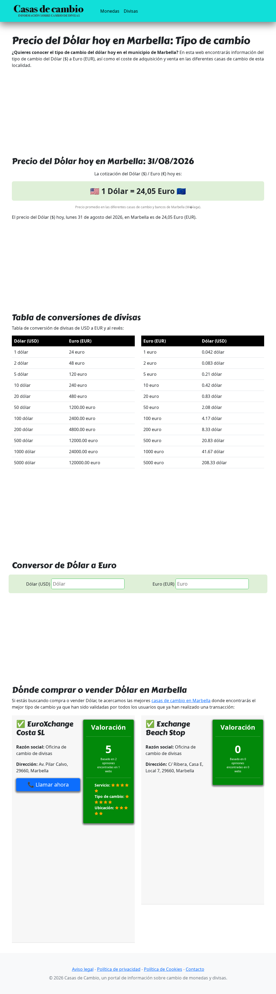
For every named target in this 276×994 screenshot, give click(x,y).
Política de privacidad (118, 969)
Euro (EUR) (163, 584)
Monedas (111, 11)
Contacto (195, 969)
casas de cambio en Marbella (181, 700)
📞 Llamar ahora (48, 784)
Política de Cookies (163, 969)
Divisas (131, 11)
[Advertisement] (138, 110)
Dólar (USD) (38, 584)
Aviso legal (83, 969)
